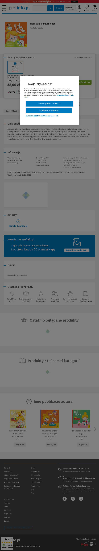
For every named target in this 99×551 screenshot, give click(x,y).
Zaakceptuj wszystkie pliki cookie (50, 104)
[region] (49, 100)
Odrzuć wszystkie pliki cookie (49, 110)
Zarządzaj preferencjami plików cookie (42, 116)
